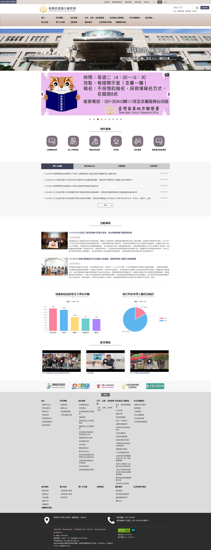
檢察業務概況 (47, 422)
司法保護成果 (139, 418)
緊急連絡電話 (117, 2)
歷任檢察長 (46, 408)
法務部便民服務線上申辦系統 (86, 462)
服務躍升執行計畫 (85, 438)
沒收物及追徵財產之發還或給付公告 (86, 433)
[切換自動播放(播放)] (167, 74)
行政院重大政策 (66, 491)
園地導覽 (45, 491)
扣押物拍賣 (180, 11)
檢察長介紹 (46, 405)
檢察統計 (45, 494)
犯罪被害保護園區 (140, 422)
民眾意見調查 (84, 466)
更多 (105, 205)
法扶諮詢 (98, 119)
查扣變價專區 (121, 417)
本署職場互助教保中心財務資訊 (123, 445)
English (146, 2)
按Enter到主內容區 (8, 2)
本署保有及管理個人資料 (123, 429)
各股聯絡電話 (84, 405)
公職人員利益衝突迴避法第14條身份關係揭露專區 (123, 472)
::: (1, 27)
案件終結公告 (84, 451)
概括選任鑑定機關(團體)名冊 (123, 479)
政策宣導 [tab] (153, 166)
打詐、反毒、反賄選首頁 (104, 409)
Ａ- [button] (154, 2)
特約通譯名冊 (84, 441)
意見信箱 (90, 529)
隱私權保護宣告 (67, 529)
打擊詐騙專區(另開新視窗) (90, 119)
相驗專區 (82, 417)
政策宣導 (64, 497)
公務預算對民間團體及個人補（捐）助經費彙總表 (123, 458)
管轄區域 (45, 415)
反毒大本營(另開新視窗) (109, 119)
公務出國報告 (121, 433)
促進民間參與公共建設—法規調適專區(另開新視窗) (105, 119)
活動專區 (73, 22)
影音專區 (105, 342)
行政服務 (45, 497)
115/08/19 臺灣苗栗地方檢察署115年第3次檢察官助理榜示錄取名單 (71, 186)
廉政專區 (88, 22)
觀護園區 (137, 408)
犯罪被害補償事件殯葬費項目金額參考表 (86, 456)
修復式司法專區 (140, 405)
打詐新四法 (102, 119)
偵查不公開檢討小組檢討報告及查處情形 (123, 465)
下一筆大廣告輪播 (169, 94)
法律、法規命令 (121, 421)
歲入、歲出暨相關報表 (123, 406)
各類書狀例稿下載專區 (86, 413)
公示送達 (119, 410)
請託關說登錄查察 (122, 494)
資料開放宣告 (58, 532)
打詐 (174, 11)
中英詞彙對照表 (66, 415)
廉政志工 (119, 501)
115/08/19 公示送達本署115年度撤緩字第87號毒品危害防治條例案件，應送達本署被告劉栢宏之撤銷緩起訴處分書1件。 (92, 192)
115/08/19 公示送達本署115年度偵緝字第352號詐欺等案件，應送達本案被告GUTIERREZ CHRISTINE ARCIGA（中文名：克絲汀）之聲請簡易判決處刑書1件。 (99, 198)
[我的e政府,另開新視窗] (133, 531)
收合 (105, 394)
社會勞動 (137, 411)
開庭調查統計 (84, 448)
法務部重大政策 (66, 494)
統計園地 (148, 18)
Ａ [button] (160, 2)
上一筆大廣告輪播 (42, 94)
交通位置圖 (57, 529)
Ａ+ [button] (165, 2)
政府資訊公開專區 (117, 18)
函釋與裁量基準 (121, 424)
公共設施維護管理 (122, 452)
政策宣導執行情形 (122, 440)
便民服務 (105, 129)
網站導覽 (128, 2)
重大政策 (44, 22)
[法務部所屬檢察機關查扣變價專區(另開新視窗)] (130, 386)
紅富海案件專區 (105, 22)
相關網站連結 (121, 22)
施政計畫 (119, 414)
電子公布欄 (60, 22)
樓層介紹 (64, 408)
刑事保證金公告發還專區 (86, 422)
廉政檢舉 (119, 491)
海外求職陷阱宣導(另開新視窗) (121, 119)
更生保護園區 (139, 415)
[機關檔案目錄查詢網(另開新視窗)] (56, 386)
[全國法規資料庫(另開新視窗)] (155, 386)
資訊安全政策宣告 (100, 529)
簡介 (43, 18)
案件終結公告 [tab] (89, 166)
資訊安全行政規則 (122, 483)
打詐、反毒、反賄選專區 (94, 18)
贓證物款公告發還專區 (86, 428)
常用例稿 (82, 408)
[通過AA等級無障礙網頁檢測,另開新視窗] (124, 531)
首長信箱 (137, 2)
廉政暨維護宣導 (121, 497)
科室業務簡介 (47, 418)
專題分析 (45, 501)
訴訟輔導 (188, 11)
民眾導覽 (59, 18)
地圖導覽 (64, 405)
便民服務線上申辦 (79, 529)
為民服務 (73, 18)
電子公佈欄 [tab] (57, 166)
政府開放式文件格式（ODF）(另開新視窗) (113, 119)
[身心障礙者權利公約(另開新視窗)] (81, 386)
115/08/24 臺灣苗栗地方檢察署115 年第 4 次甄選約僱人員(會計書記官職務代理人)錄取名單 (80, 174)
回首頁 (106, 2)
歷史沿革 (45, 411)
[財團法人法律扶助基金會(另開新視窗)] (105, 386)
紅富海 (194, 11)
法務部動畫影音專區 (86, 470)
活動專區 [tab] (121, 166)
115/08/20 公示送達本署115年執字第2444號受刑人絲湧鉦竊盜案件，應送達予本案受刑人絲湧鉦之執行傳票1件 (88, 180)
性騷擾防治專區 (121, 449)
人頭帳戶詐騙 (117, 119)
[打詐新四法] (105, 93)
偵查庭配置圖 (65, 411)
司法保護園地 (134, 18)
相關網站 (45, 504)
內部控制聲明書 (121, 436)
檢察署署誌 (46, 425)
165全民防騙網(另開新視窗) (94, 119)
